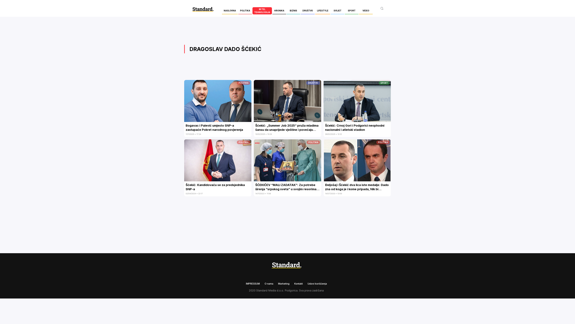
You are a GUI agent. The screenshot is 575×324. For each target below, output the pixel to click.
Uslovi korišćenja (317, 283)
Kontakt (298, 283)
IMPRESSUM (253, 283)
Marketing (283, 283)
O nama (269, 283)
